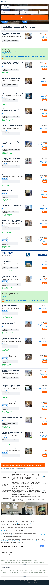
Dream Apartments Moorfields (12, 417)
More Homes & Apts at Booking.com (9, 253)
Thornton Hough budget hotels (27, 562)
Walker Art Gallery (42, 570)
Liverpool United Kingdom (6, 558)
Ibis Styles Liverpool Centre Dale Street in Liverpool (11, 386)
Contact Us (2, 580)
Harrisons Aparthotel (9, 355)
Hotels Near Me (22, 580)
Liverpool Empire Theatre (28, 572)
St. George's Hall (4, 572)
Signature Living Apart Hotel (11, 78)
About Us (7, 580)
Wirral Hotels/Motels (17, 560)
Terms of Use (12, 580)
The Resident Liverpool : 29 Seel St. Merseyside (11, 322)
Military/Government (17, 21)
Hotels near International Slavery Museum (9, 574)
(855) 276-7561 (6, 53)
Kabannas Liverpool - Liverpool (12, 93)
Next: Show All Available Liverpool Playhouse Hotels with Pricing (22, 465)
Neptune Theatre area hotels (6, 570)
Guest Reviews (44, 146)
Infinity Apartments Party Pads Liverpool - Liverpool (12, 109)
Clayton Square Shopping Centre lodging (30, 568)
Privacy (17, 580)
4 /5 (43, 476)
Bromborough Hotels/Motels (27, 560)
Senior (11, 21)
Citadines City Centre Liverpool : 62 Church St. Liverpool (12, 63)
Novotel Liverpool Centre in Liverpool (11, 371)
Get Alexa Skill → (5, 58)
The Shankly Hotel (16, 523)
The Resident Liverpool (6, 523)
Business (25, 21)
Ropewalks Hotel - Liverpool (11, 402)
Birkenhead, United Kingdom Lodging (19, 558)
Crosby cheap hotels (37, 560)
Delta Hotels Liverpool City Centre (11, 34)
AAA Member (4, 21)
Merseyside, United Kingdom (6, 560)
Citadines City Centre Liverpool (24, 535)
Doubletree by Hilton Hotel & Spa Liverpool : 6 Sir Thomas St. (12, 221)
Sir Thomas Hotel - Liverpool (11, 175)
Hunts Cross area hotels (5, 562)
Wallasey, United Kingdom (31, 558)
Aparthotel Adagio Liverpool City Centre (11, 159)
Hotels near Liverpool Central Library (15, 572)
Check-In (2, 10)
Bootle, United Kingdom (42, 558)
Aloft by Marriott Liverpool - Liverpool (11, 339)
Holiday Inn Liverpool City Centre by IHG (10, 142)
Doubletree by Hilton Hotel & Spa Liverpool (10, 529)
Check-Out (22, 10)
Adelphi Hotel (6, 261)
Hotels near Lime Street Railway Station (20, 570)
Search (42, 546)
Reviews (45, 129)
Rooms (40, 10)
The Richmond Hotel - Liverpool (12, 449)
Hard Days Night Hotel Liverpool (9, 306)
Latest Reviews (44, 37)
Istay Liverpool (7, 190)
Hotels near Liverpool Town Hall (39, 572)
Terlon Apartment (8, 237)
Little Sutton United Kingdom (39, 562)
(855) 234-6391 (36, 580)
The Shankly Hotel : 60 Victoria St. (12, 126)
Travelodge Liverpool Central (11, 205)
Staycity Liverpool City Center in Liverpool (12, 433)
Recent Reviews (44, 66)
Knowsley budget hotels (15, 562)
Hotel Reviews (44, 179)
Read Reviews (44, 209)
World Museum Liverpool (33, 570)
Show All (24, 564)
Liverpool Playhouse (5, 568)
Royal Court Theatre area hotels (16, 568)
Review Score (44, 83)
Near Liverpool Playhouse (5, 5)
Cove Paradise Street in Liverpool (9, 277)
